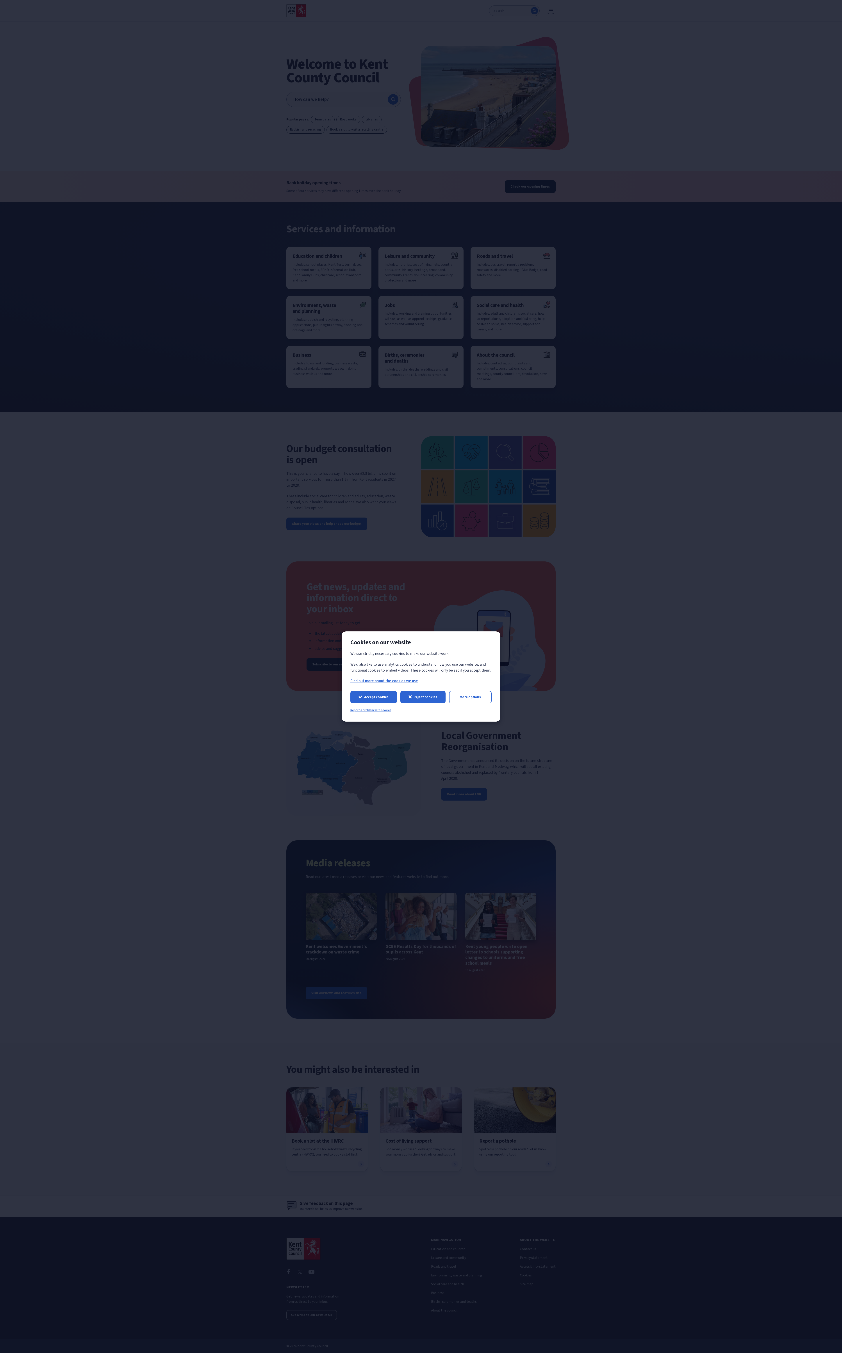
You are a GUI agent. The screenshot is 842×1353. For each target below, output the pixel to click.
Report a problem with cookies (370, 710)
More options (470, 697)
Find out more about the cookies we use (384, 681)
